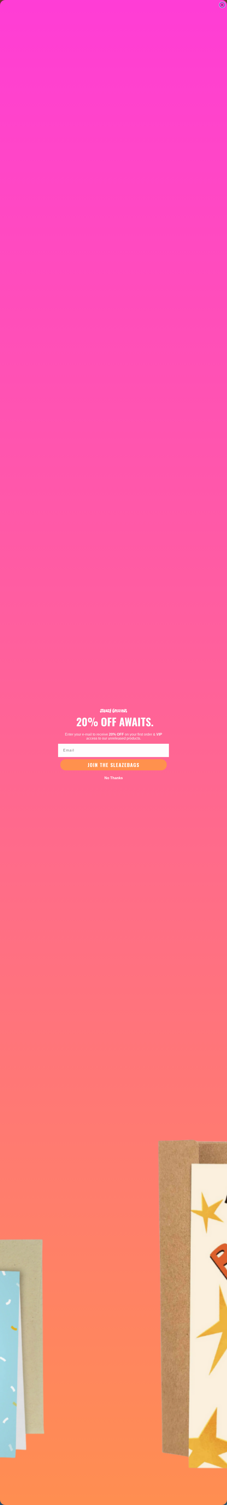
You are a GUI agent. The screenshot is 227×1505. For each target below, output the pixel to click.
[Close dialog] (222, 5)
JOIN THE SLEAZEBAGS (113, 764)
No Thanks (113, 778)
